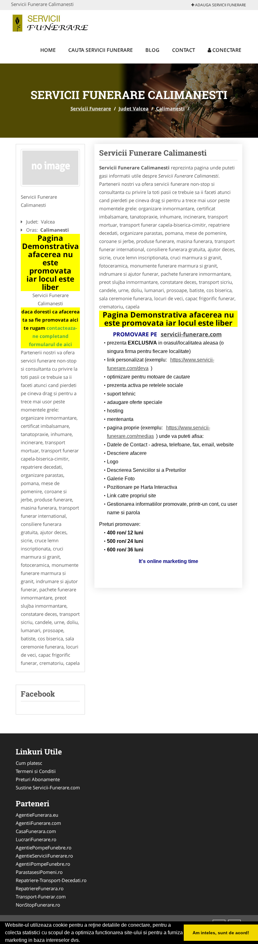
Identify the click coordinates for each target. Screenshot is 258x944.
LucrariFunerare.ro (36, 839)
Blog (152, 50)
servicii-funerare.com (191, 334)
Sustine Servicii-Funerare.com (48, 787)
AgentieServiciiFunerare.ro (44, 856)
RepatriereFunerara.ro (40, 888)
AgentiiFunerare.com (38, 823)
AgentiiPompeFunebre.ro (43, 864)
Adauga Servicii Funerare (220, 5)
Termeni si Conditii (36, 771)
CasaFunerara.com (36, 831)
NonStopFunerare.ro (38, 905)
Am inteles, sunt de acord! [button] (221, 932)
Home (48, 50)
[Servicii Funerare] (52, 22)
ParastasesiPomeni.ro (39, 872)
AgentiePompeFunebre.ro (43, 847)
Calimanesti (170, 108)
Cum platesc (29, 763)
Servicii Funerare (90, 108)
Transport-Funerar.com (41, 896)
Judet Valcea (134, 108)
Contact (183, 50)
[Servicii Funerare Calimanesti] (50, 168)
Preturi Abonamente (38, 779)
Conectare (226, 50)
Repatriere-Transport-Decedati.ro (51, 880)
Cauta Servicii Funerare (100, 50)
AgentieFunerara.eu (37, 815)
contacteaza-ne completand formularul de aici (53, 336)
